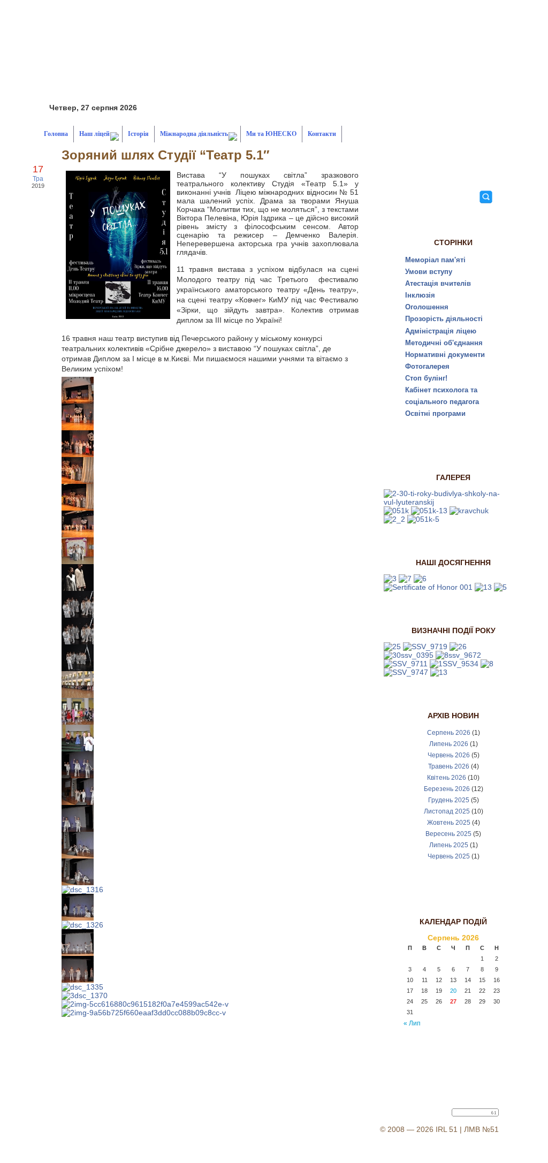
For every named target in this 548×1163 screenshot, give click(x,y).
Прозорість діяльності (444, 319)
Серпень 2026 (448, 732)
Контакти (322, 134)
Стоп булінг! (426, 378)
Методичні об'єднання (444, 343)
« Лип (412, 1023)
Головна (56, 134)
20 (453, 990)
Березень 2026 (447, 789)
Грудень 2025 (448, 800)
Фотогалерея (427, 366)
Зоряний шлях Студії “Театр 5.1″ (166, 155)
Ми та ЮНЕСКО (271, 134)
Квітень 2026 (446, 777)
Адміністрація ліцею (440, 331)
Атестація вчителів (438, 283)
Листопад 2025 (447, 811)
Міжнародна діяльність (194, 134)
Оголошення (426, 307)
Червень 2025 (449, 856)
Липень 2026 (448, 744)
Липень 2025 (448, 845)
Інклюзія (420, 295)
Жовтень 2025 (448, 822)
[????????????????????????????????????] (392, 646)
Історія (138, 134)
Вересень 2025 (448, 834)
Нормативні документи (445, 355)
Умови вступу (428, 272)
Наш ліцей (94, 134)
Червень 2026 (449, 755)
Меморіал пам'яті (435, 260)
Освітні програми (435, 413)
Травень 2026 (448, 766)
